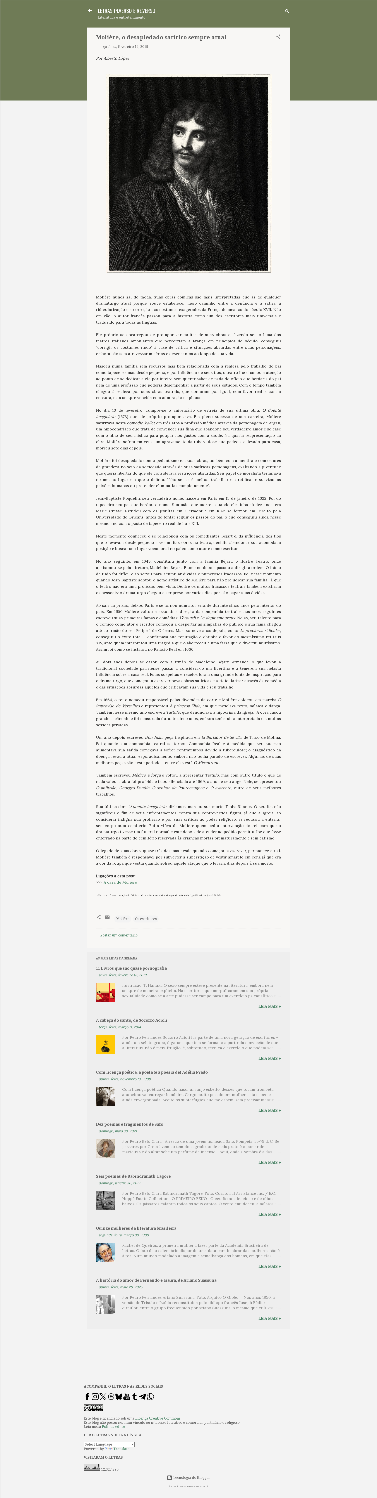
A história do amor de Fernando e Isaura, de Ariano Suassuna (156, 1280)
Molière (122, 919)
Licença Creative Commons (157, 1418)
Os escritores (146, 919)
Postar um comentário (118, 935)
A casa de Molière (120, 882)
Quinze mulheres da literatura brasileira (136, 1228)
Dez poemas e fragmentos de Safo (129, 1124)
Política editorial (116, 1427)
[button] (278, 37)
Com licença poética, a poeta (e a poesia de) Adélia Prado (152, 1072)
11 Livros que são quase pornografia (131, 968)
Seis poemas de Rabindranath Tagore (133, 1176)
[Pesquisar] (287, 12)
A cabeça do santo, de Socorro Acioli (131, 1020)
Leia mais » (270, 1006)
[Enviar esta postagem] (107, 919)
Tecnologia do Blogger (191, 1477)
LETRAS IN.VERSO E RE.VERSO (126, 10)
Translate (121, 1449)
